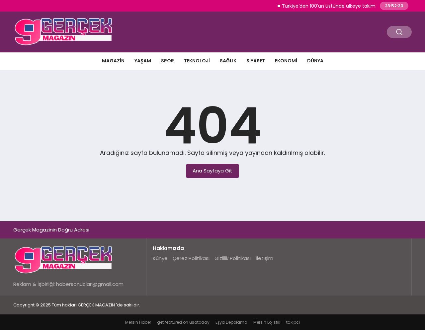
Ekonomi (286, 60)
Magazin (113, 60)
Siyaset (255, 60)
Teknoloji (197, 60)
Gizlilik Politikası (232, 258)
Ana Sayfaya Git (212, 170)
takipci (293, 322)
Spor (167, 60)
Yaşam (142, 60)
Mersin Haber (138, 322)
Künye (160, 258)
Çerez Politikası (191, 258)
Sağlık (228, 60)
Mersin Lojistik (266, 322)
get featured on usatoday (183, 322)
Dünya (315, 60)
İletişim (264, 258)
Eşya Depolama (231, 322)
